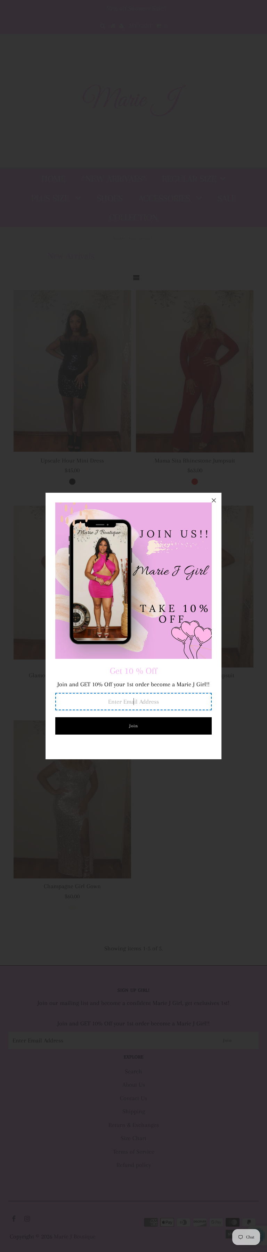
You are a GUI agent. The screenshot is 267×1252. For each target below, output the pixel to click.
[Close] (213, 500)
